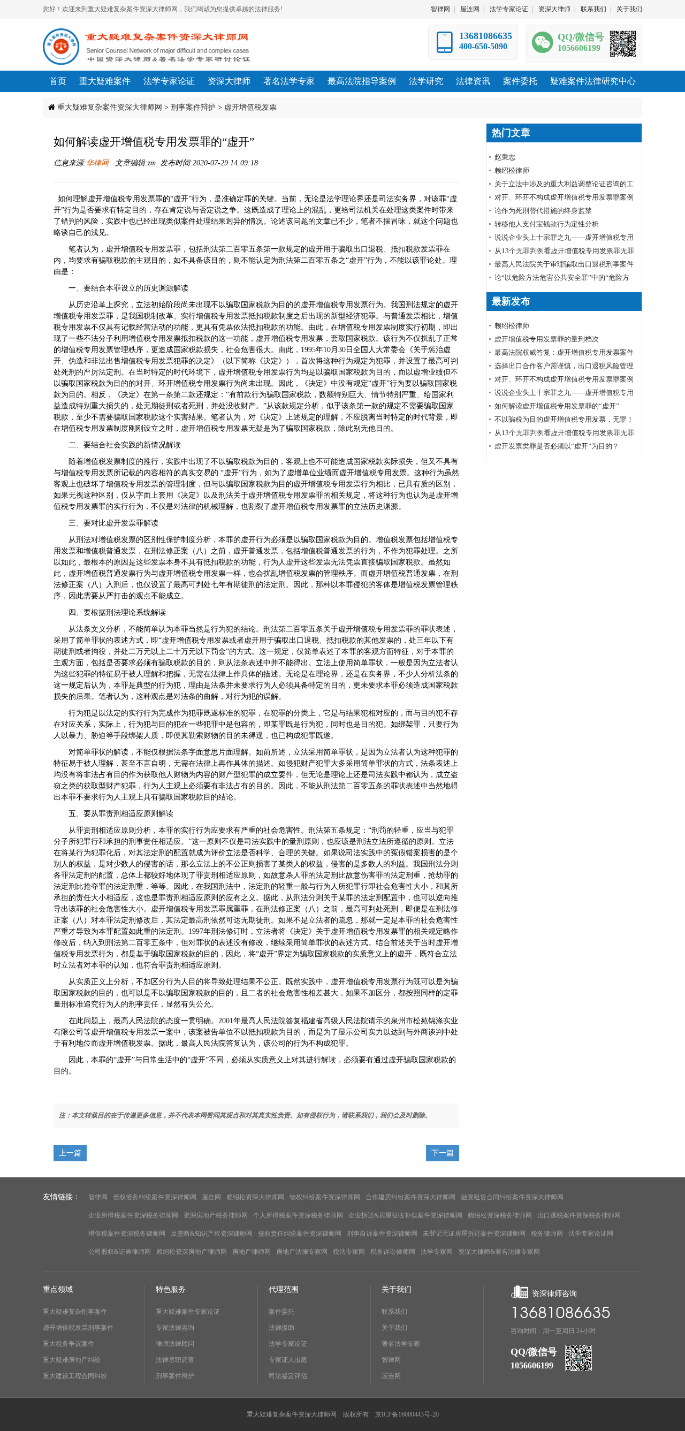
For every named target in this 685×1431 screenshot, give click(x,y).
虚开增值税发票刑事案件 (78, 1327)
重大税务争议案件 (68, 1344)
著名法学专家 (401, 1344)
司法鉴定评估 (288, 1376)
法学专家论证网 (590, 1233)
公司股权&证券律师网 (119, 1251)
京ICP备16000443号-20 (407, 1414)
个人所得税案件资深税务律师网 (298, 1215)
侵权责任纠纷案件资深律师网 (299, 1233)
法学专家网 (437, 1251)
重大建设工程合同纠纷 (75, 1376)
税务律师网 (547, 1233)
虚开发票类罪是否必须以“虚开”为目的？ (556, 446)
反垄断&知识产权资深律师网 (212, 1233)
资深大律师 (554, 9)
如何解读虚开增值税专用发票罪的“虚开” (556, 406)
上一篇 (70, 1153)
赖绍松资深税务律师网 (500, 1215)
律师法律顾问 (175, 1344)
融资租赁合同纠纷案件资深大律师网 (512, 1197)
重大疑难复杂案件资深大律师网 (109, 107)
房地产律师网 (251, 1251)
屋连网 (470, 9)
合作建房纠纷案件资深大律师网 (410, 1197)
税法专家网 (349, 1251)
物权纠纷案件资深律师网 (325, 1197)
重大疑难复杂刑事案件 (75, 1311)
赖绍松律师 (511, 170)
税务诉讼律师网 (392, 1251)
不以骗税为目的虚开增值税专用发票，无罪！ (564, 419)
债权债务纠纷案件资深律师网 (154, 1197)
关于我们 (629, 9)
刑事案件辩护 (193, 107)
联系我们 (593, 9)
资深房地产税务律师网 (216, 1215)
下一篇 (442, 1153)
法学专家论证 (509, 9)
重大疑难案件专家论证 (188, 1311)
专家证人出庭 (288, 1360)
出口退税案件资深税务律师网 (579, 1215)
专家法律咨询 (175, 1327)
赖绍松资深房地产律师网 (191, 1251)
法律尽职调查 (175, 1360)
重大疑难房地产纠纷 (72, 1360)
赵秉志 (504, 157)
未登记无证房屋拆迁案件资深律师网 (474, 1233)
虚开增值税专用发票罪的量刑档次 (546, 339)
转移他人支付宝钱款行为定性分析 (546, 224)
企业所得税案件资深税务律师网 (133, 1215)
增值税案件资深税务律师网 (126, 1233)
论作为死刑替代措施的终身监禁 (543, 211)
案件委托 (281, 1311)
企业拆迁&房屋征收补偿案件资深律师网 (405, 1215)
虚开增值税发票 (250, 107)
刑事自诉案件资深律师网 (382, 1233)
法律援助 (281, 1327)
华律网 (98, 163)
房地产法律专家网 (302, 1251)
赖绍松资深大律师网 (255, 1197)
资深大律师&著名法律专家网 (499, 1251)
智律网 (440, 9)
